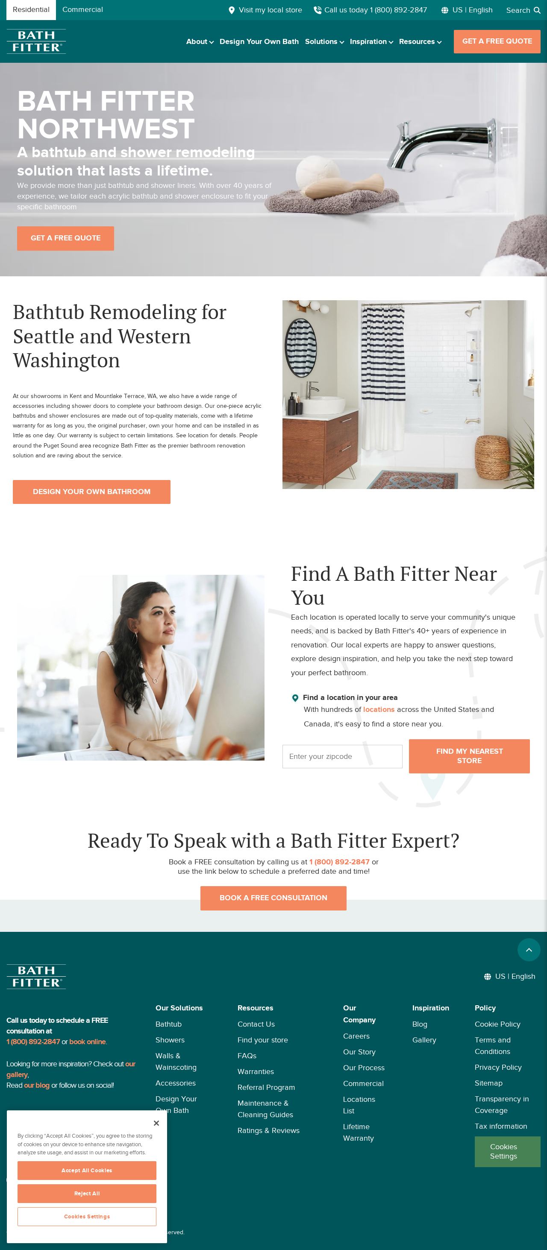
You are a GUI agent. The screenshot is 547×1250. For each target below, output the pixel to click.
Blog (419, 1024)
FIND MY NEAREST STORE (469, 756)
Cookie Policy (498, 1024)
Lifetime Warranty (358, 1132)
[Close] (156, 1123)
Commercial (363, 1083)
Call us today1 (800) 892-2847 (375, 10)
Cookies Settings (503, 1151)
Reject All (87, 1193)
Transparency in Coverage (502, 1105)
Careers (356, 1036)
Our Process (364, 1067)
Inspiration (368, 42)
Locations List (359, 1105)
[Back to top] (529, 949)
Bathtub (169, 1024)
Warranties (256, 1071)
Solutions (321, 42)
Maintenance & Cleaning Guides (265, 1109)
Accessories (176, 1083)
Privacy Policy (498, 1067)
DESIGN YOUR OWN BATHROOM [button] (91, 492)
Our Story (359, 1052)
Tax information (501, 1126)
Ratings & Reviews (269, 1130)
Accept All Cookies (87, 1170)
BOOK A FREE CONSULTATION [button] (273, 898)
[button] (184, 1084)
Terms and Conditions (493, 1046)
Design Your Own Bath (259, 42)
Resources (417, 42)
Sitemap (489, 1083)
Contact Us (256, 1024)
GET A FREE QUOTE (497, 41)
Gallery (424, 1040)
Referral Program (266, 1087)
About (196, 42)
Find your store (263, 1040)
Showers (170, 1040)
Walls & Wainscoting (176, 1061)
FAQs (247, 1055)
